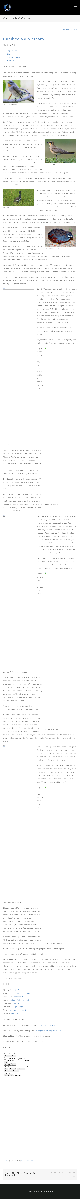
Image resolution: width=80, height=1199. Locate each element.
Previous (65, 30)
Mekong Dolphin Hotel (19, 1000)
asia (22, 1161)
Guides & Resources (15, 57)
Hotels (10, 54)
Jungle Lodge (17, 1007)
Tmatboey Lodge (20, 997)
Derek (7, 1161)
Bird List (10, 61)
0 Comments (29, 1161)
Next (73, 30)
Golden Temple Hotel (23, 993)
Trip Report (12, 51)
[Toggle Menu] (75, 7)
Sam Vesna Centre (47, 1025)
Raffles (18, 990)
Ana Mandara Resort (17, 1010)
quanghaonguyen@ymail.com (48, 1031)
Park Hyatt (15, 1013)
